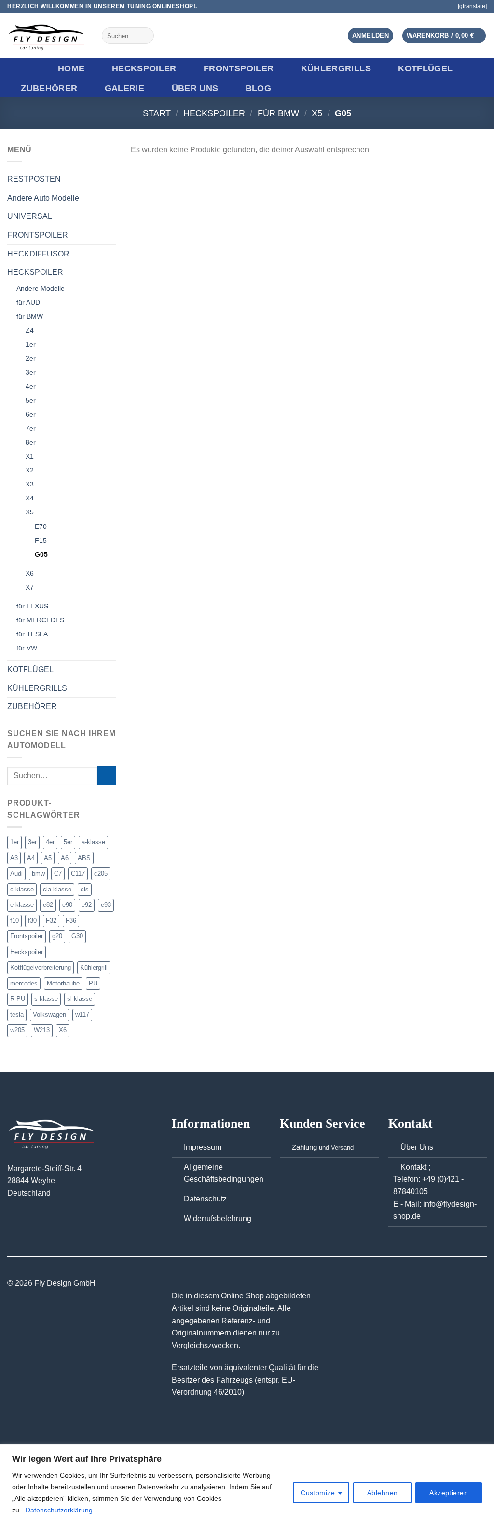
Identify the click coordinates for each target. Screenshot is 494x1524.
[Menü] (22, 68)
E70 (41, 526)
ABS (84, 858)
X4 (30, 498)
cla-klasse (57, 889)
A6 (65, 858)
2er (31, 358)
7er (31, 428)
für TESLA (32, 634)
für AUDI (29, 302)
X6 (30, 573)
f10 (14, 920)
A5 (48, 858)
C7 (58, 873)
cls (85, 889)
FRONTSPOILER (239, 68)
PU (93, 982)
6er (31, 414)
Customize (318, 1493)
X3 (30, 484)
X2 (30, 470)
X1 (30, 456)
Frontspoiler (26, 936)
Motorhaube (63, 982)
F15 (41, 540)
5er (31, 400)
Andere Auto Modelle (43, 197)
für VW (26, 648)
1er (31, 344)
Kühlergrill (94, 967)
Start (157, 113)
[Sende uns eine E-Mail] (445, 6)
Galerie (124, 88)
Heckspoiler (26, 951)
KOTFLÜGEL (425, 68)
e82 (48, 904)
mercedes (24, 982)
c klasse (22, 889)
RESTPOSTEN (34, 179)
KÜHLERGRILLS (336, 68)
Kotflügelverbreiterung (40, 967)
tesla (17, 1014)
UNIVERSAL (29, 216)
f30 (32, 920)
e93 (106, 904)
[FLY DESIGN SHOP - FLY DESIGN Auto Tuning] (47, 36)
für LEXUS (32, 605)
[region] (247, 1484)
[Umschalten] (112, 272)
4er (31, 386)
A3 (14, 858)
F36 (71, 920)
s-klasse (46, 998)
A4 (31, 858)
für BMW (278, 113)
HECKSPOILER (144, 68)
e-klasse (22, 904)
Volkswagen (49, 1014)
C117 (78, 873)
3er (31, 372)
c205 (101, 873)
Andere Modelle (40, 288)
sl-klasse (79, 998)
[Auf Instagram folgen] (436, 6)
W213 (42, 1030)
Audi (16, 873)
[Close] (484, 1452)
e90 (67, 904)
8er (31, 442)
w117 (82, 1014)
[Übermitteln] (145, 35)
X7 (30, 587)
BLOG (258, 88)
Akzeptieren (448, 1493)
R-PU (17, 998)
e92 (87, 904)
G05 (41, 554)
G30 (77, 936)
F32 (51, 920)
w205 (17, 1030)
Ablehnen (382, 1493)
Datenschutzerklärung (59, 1510)
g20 (57, 936)
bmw (38, 873)
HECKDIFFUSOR (38, 253)
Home (71, 68)
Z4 (30, 330)
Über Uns (195, 88)
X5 (317, 113)
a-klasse (93, 842)
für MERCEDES (40, 620)
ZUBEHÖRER (49, 88)
